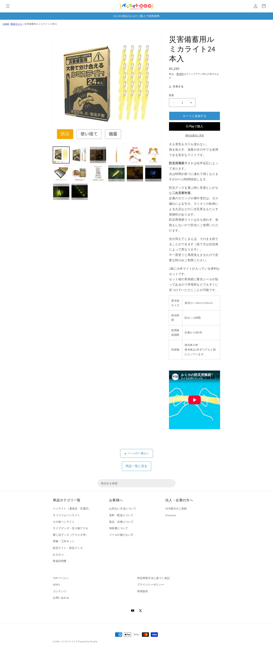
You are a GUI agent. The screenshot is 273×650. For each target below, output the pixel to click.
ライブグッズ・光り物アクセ (70, 528)
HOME (6, 23)
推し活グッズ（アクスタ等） (70, 534)
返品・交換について (121, 521)
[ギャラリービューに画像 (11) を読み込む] (135, 173)
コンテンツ (59, 591)
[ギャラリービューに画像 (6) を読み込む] (153, 155)
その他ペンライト (64, 521)
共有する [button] (178, 86)
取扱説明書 (59, 561)
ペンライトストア (69, 641)
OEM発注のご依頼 (176, 508)
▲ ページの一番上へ (136, 453)
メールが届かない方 (121, 534)
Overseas (170, 515)
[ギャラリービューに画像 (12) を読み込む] (153, 173)
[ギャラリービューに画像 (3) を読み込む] (98, 155)
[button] (8, 6)
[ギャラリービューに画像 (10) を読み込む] (116, 173)
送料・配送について (121, 515)
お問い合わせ (61, 597)
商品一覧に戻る (136, 466)
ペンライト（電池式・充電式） (72, 508)
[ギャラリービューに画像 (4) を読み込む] (116, 155)
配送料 (180, 74)
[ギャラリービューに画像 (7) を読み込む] (61, 173)
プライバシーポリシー (150, 584)
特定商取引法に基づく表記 (153, 578)
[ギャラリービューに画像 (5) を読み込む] (135, 155)
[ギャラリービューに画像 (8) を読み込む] (79, 173)
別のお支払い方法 (194, 135)
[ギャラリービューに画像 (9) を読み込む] (98, 173)
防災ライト (16, 23)
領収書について (118, 528)
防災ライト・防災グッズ (68, 548)
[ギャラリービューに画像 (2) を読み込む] (79, 155)
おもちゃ (58, 554)
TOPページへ (61, 578)
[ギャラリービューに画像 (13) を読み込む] (61, 192)
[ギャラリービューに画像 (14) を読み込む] (79, 192)
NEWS (56, 584)
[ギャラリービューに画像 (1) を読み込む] (61, 155)
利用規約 (142, 591)
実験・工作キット (64, 541)
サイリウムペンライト (66, 515)
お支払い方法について (122, 508)
